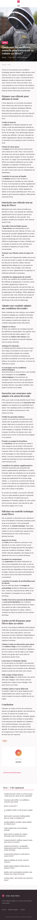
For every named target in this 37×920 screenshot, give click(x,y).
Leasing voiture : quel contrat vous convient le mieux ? (18, 879)
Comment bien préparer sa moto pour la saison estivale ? (16, 855)
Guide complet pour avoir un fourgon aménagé (15, 829)
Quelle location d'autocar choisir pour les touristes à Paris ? (17, 867)
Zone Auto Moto (13, 895)
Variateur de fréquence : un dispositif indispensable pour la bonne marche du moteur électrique (16, 848)
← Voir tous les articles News (11, 772)
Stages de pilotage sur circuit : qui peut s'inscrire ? (16, 861)
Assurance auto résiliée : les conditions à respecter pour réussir (16, 801)
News (5, 42)
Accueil (4, 64)
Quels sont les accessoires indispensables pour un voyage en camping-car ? (17, 817)
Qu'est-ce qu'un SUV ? (11, 806)
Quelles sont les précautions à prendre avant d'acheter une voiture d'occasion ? (18, 873)
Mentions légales (13, 909)
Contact (22, 909)
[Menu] (18, 5)
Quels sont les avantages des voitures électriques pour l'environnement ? (15, 835)
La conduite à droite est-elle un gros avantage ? (18, 811)
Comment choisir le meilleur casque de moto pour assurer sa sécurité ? (18, 841)
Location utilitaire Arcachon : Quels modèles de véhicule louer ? (18, 823)
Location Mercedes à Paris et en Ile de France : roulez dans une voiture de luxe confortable (18, 795)
